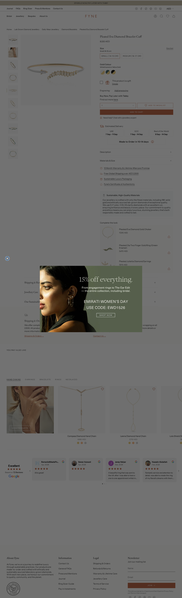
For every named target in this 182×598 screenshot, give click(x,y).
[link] (91, 299)
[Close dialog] (7, 258)
